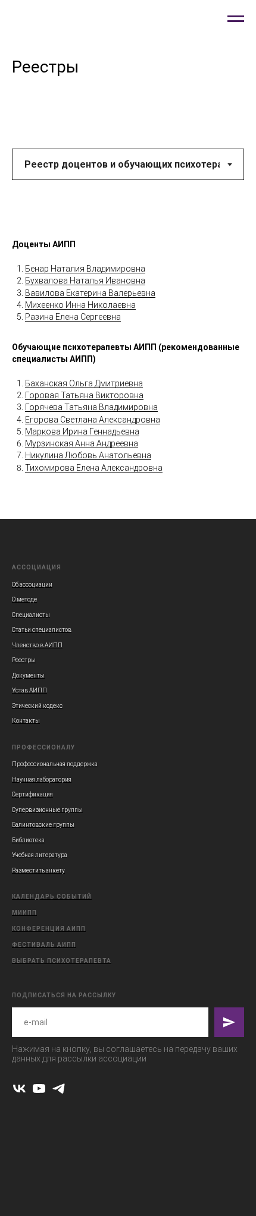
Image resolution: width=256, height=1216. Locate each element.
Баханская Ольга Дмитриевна (84, 383)
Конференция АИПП (49, 928)
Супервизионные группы (47, 810)
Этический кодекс (37, 705)
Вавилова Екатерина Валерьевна (90, 293)
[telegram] (58, 1088)
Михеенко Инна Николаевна (80, 305)
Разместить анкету (38, 870)
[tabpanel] (128, 367)
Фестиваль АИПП (44, 944)
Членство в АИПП (37, 645)
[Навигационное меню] (235, 19)
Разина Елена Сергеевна (73, 317)
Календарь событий (52, 896)
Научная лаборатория (41, 779)
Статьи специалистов (41, 629)
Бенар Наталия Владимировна (85, 268)
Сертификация (32, 794)
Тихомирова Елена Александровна (94, 467)
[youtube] (39, 1088)
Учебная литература (39, 855)
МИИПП (24, 912)
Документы (28, 675)
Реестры (24, 660)
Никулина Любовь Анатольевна (88, 455)
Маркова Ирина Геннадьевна (82, 431)
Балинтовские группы (43, 824)
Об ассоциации (32, 584)
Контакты (26, 720)
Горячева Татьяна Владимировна (91, 407)
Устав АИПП (29, 690)
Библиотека (28, 840)
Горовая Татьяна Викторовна (84, 395)
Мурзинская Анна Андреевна (81, 443)
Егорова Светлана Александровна (92, 419)
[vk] (19, 1088)
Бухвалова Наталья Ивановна (85, 280)
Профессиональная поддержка (55, 764)
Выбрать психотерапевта (61, 960)
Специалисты (31, 615)
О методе (24, 599)
